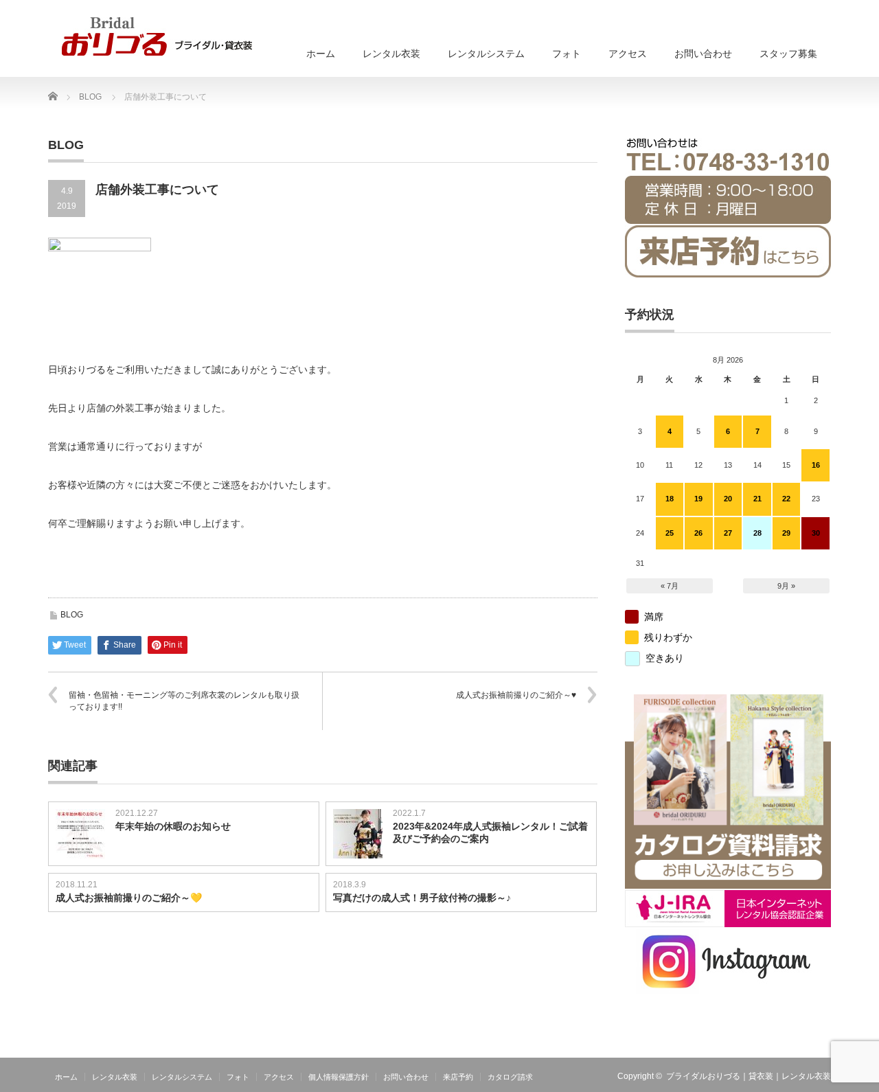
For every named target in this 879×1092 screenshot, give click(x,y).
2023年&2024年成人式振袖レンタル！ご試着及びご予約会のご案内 (490, 832)
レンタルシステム (486, 53)
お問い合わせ (703, 53)
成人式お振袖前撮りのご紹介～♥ (516, 695)
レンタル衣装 (391, 53)
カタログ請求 (510, 1077)
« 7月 (669, 586)
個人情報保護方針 (338, 1077)
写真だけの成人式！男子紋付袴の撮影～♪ (422, 897)
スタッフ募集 (788, 53)
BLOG (71, 614)
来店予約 (458, 1077)
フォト (566, 53)
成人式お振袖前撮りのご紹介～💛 (129, 897)
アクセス (627, 53)
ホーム (320, 53)
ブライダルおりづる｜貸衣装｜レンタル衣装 (748, 1076)
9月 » (786, 586)
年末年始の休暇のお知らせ (173, 826)
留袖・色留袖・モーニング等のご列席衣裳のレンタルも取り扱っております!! (184, 701)
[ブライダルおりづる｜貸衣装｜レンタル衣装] (157, 36)
